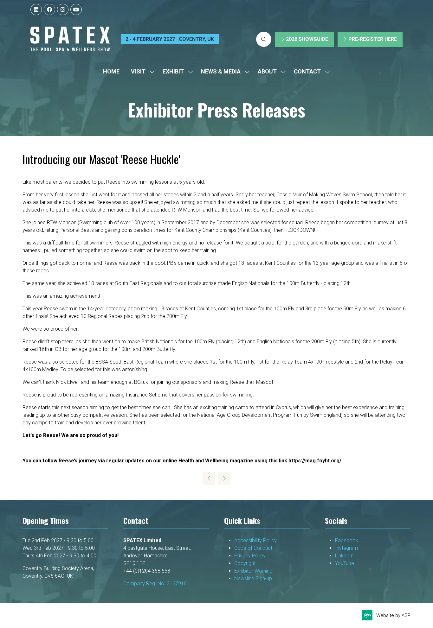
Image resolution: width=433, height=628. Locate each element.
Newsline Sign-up (253, 578)
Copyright (245, 563)
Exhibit (173, 71)
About (267, 71)
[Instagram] (62, 9)
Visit (138, 71)
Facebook (346, 540)
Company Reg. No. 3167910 (155, 583)
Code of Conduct (253, 548)
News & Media (221, 71)
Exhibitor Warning (253, 571)
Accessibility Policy (255, 540)
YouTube (344, 563)
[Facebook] (49, 9)
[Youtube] (76, 9)
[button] (263, 39)
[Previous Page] (209, 478)
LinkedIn (344, 556)
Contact (307, 71)
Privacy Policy (250, 556)
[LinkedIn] (36, 9)
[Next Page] (224, 478)
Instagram (346, 548)
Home (111, 71)
